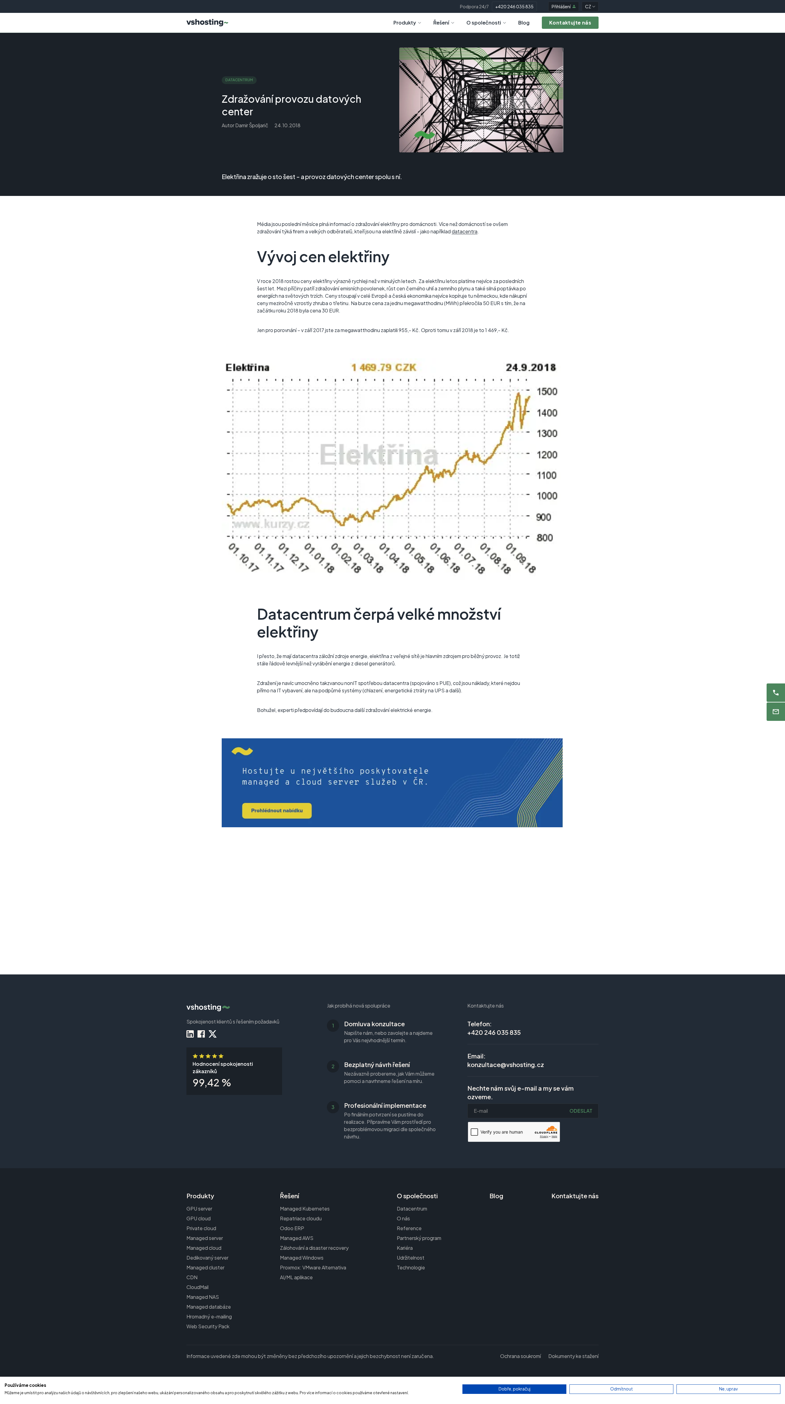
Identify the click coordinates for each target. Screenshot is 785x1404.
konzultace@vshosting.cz (505, 1064)
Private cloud (201, 1228)
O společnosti (483, 22)
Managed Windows (302, 1257)
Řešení (441, 22)
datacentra (464, 231)
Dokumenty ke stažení (573, 1356)
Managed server (204, 1238)
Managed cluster (205, 1267)
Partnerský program (419, 1238)
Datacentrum (412, 1208)
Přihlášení (561, 6)
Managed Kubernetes (305, 1208)
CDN (191, 1277)
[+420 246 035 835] (776, 692)
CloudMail (197, 1287)
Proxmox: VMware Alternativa (313, 1267)
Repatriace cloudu (301, 1218)
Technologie (411, 1267)
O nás (403, 1218)
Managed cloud (203, 1248)
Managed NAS (202, 1297)
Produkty (404, 22)
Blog (524, 22)
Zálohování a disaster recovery (314, 1248)
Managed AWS (296, 1238)
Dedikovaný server (207, 1257)
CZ (588, 6)
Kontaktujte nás (575, 1195)
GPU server (199, 1208)
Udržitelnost (410, 1257)
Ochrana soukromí (520, 1356)
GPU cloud (198, 1218)
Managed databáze (208, 1306)
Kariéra (405, 1248)
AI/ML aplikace (296, 1277)
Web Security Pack (207, 1326)
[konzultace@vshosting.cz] (776, 711)
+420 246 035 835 (514, 6)
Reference (409, 1228)
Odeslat (580, 1111)
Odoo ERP (292, 1228)
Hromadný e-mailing (209, 1316)
